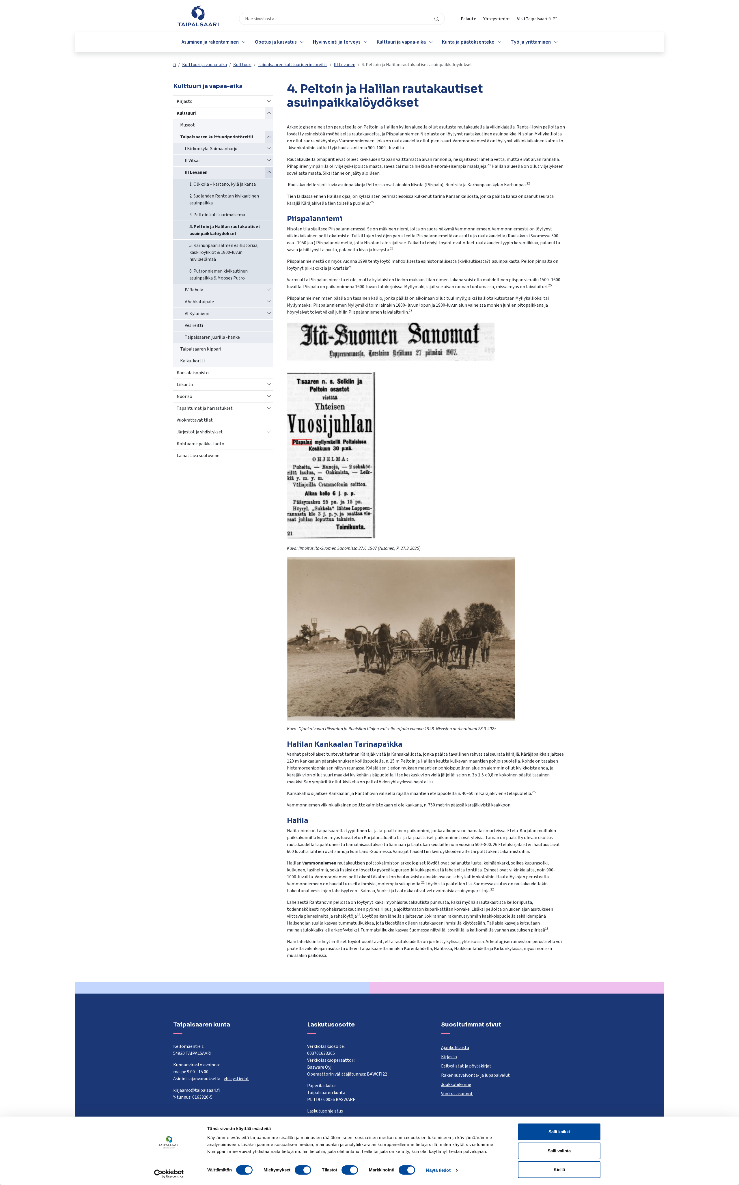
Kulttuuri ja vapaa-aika (401, 42)
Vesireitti (194, 325)
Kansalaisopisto (193, 373)
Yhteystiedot (496, 19)
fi (174, 65)
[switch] (303, 1170)
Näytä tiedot (438, 1170)
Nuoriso (184, 396)
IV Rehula (194, 290)
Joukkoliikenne (456, 1084)
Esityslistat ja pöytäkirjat (466, 1066)
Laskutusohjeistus (325, 1111)
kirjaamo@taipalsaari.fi (197, 1090)
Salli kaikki (559, 1131)
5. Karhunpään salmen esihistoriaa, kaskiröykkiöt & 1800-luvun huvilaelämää (224, 252)
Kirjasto (185, 101)
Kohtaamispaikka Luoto (200, 444)
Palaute (468, 19)
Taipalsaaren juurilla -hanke (212, 337)
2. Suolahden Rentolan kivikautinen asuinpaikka (224, 199)
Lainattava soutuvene (198, 455)
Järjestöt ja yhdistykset (200, 432)
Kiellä (559, 1169)
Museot (187, 125)
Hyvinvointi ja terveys (337, 42)
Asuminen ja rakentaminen (210, 42)
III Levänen (344, 65)
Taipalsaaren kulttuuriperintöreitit (292, 65)
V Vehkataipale (199, 302)
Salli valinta (559, 1150)
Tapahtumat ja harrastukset (205, 408)
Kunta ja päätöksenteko (468, 42)
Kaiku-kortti (192, 361)
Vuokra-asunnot (457, 1094)
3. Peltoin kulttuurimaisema (217, 215)
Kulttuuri (242, 65)
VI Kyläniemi (197, 313)
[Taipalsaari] (198, 16)
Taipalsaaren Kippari (200, 349)
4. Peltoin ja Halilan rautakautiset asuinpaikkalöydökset (224, 230)
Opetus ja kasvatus (276, 42)
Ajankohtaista (455, 1047)
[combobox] (342, 19)
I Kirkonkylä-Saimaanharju (211, 149)
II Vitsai (192, 160)
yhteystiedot (236, 1079)
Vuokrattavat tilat (195, 420)
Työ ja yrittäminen (531, 42)
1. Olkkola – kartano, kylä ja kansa (222, 184)
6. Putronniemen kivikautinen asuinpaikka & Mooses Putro (218, 274)
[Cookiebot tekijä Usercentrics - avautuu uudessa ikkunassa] (169, 1173)
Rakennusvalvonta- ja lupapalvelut (475, 1075)
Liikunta (185, 384)
